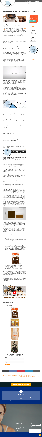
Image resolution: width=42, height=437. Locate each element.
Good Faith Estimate (16, 435)
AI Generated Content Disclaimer (24, 435)
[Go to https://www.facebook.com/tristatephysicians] (35, 1)
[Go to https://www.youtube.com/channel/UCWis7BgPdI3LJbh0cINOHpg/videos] (38, 1)
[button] (14, 292)
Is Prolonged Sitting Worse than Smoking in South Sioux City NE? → (29, 376)
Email (6, 360)
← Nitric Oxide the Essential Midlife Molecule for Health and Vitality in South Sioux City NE (16, 375)
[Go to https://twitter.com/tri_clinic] (36, 1)
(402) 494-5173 (27, 1)
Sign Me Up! (7, 364)
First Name (7, 357)
